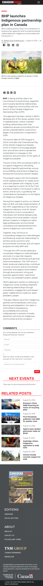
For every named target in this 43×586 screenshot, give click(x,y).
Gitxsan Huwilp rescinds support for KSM (31, 457)
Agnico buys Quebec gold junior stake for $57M (32, 431)
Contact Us (9, 535)
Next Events (21, 378)
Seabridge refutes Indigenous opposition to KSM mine (31, 444)
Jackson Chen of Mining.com (14, 41)
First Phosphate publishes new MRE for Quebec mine (31, 419)
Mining (4, 11)
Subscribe (8, 514)
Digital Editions (11, 518)
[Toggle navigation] (39, 2)
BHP (17, 78)
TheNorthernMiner (12, 553)
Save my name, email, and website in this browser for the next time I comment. (18, 358)
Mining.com (9, 557)
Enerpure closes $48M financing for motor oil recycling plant (31, 406)
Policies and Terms (12, 539)
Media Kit (8, 531)
